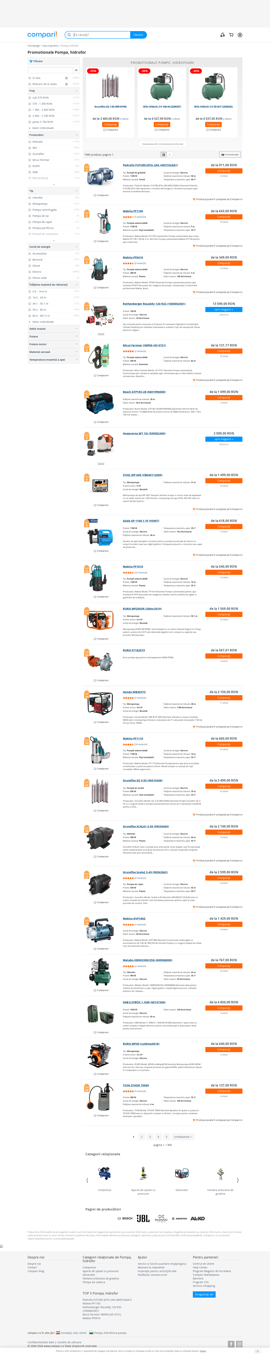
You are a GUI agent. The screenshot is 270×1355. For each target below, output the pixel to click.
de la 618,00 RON (224, 521)
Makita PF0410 (133, 257)
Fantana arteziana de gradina (220, 1191)
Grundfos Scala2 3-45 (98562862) (145, 872)
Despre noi (34, 1263)
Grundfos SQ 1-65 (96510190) (110, 106)
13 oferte (224, 268)
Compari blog (36, 1271)
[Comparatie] (222, 34)
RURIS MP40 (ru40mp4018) (141, 1044)
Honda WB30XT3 (134, 692)
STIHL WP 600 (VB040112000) (142, 475)
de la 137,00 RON (224, 1085)
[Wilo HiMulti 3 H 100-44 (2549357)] (162, 86)
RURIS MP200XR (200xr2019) (142, 609)
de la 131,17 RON (224, 345)
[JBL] (143, 1218)
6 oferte (224, 1096)
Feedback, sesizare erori (152, 1274)
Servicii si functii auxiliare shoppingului (162, 1263)
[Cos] (231, 34)
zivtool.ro (223, 314)
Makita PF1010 (133, 566)
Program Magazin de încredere (212, 1271)
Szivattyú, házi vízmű (74, 1332)
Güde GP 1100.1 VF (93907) (141, 521)
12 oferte (224, 619)
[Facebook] (231, 1343)
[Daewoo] (161, 1218)
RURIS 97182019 (134, 650)
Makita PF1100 (133, 211)
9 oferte (224, 176)
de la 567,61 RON (224, 650)
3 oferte (224, 402)
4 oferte (224, 661)
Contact (32, 1267)
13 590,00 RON (224, 304)
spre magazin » (224, 309)
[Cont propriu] (240, 34)
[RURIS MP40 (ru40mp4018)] (103, 1055)
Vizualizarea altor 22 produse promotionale (162, 144)
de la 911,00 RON (224, 165)
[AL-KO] (197, 1218)
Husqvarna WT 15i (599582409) (144, 433)
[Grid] (170, 154)
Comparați (110, 124)
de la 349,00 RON (224, 257)
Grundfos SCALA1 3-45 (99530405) (146, 826)
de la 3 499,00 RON (224, 780)
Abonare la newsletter (151, 1267)
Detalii (101, 333)
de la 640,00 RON (224, 1044)
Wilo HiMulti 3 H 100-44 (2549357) (162, 106)
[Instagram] (239, 1343)
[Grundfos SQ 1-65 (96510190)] (110, 86)
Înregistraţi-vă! (204, 1294)
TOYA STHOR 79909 (136, 1085)
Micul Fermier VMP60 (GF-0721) (144, 345)
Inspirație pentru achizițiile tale (157, 1271)
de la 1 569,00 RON (224, 609)
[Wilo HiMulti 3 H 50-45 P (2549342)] (213, 86)
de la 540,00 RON (224, 566)
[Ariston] (179, 1218)
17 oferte (224, 577)
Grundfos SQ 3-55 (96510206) (143, 780)
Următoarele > (183, 1137)
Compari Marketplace (206, 1274)
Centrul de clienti (203, 1263)
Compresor (104, 1190)
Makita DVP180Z (134, 918)
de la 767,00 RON (224, 960)
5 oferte (224, 1054)
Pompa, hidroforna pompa (110, 1332)
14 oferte (224, 222)
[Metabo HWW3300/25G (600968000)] (103, 972)
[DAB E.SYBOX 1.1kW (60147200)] (103, 1014)
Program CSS (201, 1282)
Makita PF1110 (133, 738)
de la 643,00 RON (224, 211)
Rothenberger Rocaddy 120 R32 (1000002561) (154, 304)
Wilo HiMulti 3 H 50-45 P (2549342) (213, 106)
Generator (182, 1190)
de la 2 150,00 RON (224, 692)
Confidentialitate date (41, 1342)
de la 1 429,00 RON (224, 918)
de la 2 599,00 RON (224, 872)
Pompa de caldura (94, 1282)
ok (76, 70)
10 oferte (224, 356)
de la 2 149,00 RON (224, 826)
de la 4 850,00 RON (224, 1002)
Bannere (198, 1278)
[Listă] (164, 154)
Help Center (200, 1267)
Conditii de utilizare (69, 1342)
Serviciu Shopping (204, 1286)
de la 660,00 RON (224, 738)
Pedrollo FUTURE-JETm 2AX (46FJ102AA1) (150, 165)
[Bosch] (125, 1218)
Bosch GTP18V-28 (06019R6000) (144, 392)
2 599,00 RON (224, 433)
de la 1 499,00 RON (224, 475)
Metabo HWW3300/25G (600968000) (147, 960)
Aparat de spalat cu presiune (143, 1191)
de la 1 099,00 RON (224, 392)
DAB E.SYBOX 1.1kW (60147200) (144, 1002)
